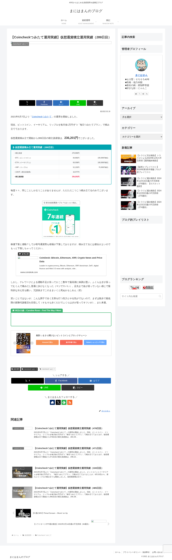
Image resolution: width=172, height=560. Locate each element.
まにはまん (141, 75)
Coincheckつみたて (41, 116)
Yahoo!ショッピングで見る (95, 342)
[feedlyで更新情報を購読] (63, 402)
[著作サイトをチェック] (52, 402)
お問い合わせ (157, 552)
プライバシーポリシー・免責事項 (136, 552)
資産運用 (16, 369)
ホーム (117, 552)
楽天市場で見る (71, 342)
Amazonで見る (47, 342)
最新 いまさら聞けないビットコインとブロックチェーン (61, 335)
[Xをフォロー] (58, 402)
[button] (95, 103)
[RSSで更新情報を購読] (69, 402)
